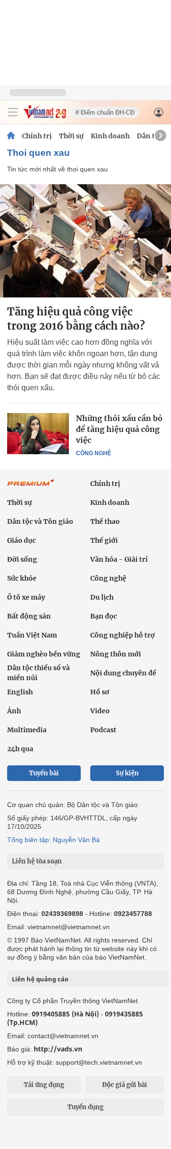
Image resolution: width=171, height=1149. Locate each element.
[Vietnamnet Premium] (31, 487)
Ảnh (14, 711)
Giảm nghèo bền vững (43, 654)
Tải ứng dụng (44, 1085)
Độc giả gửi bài (124, 1085)
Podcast (103, 730)
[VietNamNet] (11, 136)
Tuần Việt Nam (32, 635)
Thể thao (105, 521)
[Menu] (13, 112)
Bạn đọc (103, 616)
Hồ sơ (99, 692)
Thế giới (104, 540)
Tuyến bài (44, 773)
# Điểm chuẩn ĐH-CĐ (105, 112)
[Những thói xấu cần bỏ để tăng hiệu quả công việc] (38, 433)
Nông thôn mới (115, 654)
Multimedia (27, 730)
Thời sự (71, 136)
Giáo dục (21, 540)
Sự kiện (127, 773)
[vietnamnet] (44, 116)
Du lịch (102, 597)
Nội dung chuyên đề (123, 673)
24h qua (20, 749)
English (20, 692)
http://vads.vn (58, 1048)
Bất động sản (29, 616)
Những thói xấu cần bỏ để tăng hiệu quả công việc (119, 429)
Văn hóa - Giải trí (119, 559)
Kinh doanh (110, 136)
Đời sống (22, 559)
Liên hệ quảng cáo (40, 979)
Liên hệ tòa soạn (37, 861)
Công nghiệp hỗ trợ (122, 635)
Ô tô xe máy (26, 597)
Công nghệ (93, 453)
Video (100, 711)
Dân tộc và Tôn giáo (40, 521)
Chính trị (37, 136)
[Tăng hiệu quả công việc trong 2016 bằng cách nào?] (85, 240)
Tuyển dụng (85, 1107)
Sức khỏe (22, 578)
